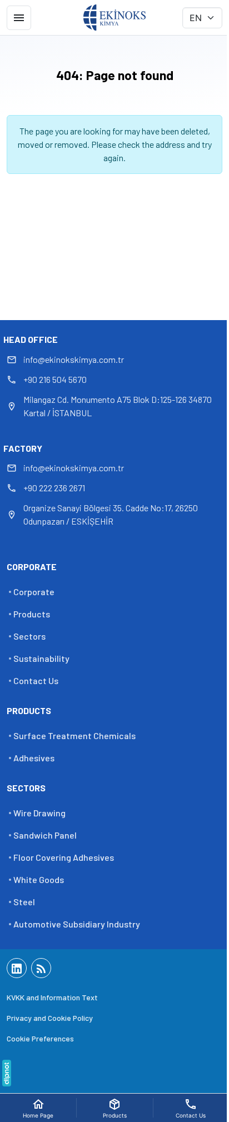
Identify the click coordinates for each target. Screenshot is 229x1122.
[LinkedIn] (17, 968)
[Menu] (19, 18)
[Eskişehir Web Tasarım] (6, 1073)
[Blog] (41, 968)
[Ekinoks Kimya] (114, 17)
